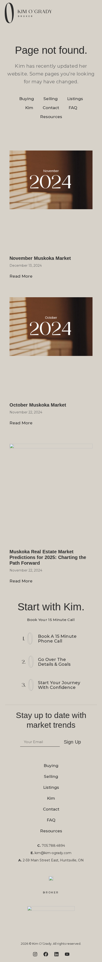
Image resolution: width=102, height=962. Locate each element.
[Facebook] (46, 954)
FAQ (73, 107)
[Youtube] (67, 954)
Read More (20, 276)
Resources (51, 116)
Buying (26, 98)
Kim (29, 107)
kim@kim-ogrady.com (53, 853)
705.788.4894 (53, 845)
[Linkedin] (56, 954)
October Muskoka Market (37, 405)
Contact (51, 107)
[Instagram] (35, 954)
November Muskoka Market (40, 258)
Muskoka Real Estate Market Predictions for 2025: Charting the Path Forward (47, 557)
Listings (75, 98)
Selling (50, 98)
